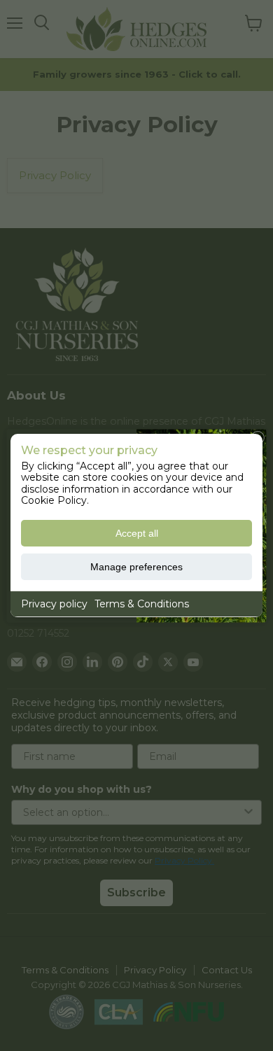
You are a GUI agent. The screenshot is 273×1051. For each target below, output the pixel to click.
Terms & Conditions (141, 604)
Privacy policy (54, 604)
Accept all (136, 533)
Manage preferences (136, 566)
